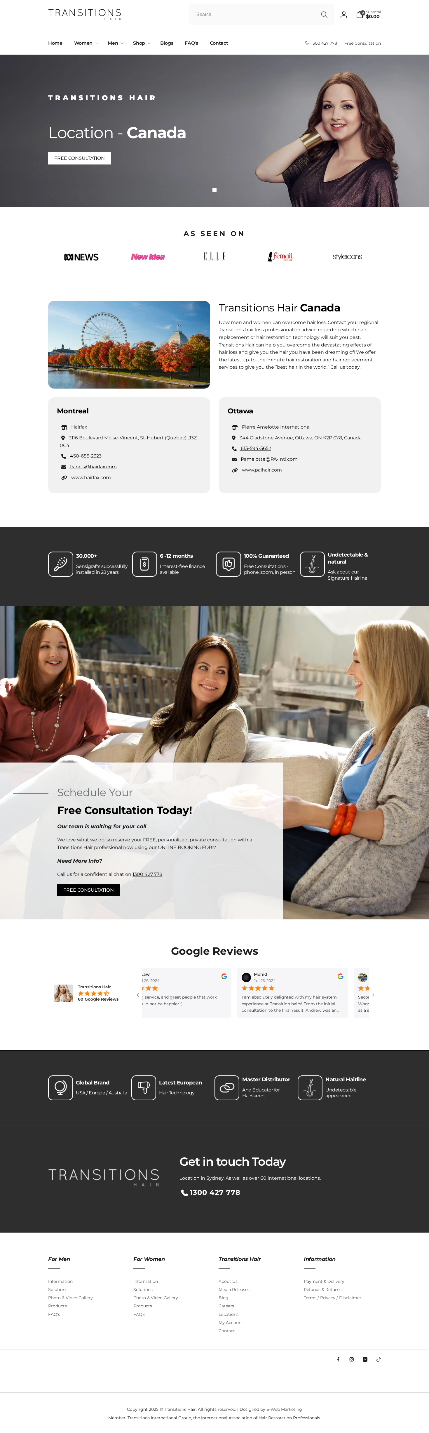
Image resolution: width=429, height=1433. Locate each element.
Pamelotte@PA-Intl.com (269, 459)
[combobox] (261, 14)
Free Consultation (79, 158)
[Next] (363, 259)
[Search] (324, 14)
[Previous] (66, 259)
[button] (368, 14)
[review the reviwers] (179, 978)
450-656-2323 (86, 456)
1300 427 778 (147, 874)
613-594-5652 (255, 448)
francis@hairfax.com (93, 466)
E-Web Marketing (284, 1409)
